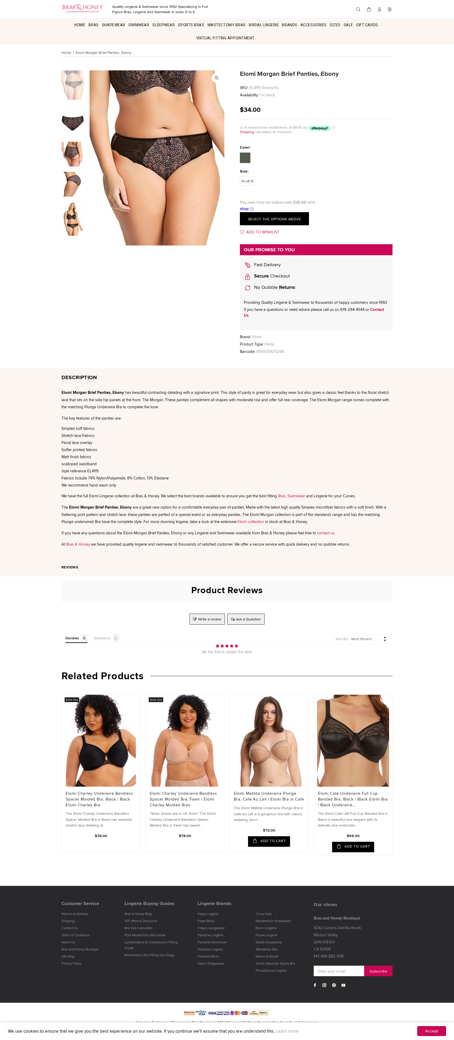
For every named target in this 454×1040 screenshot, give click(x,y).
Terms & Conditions (75, 935)
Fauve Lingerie (266, 935)
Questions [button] (102, 638)
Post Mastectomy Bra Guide (145, 935)
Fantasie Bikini (208, 956)
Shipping (247, 131)
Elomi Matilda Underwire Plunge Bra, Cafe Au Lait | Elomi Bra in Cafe (269, 796)
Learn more (287, 1031)
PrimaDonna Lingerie (271, 970)
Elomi (256, 336)
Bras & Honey (78, 544)
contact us (325, 533)
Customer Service (80, 903)
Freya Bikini (206, 920)
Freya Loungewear (211, 928)
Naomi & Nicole (267, 956)
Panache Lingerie (210, 935)
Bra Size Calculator (138, 928)
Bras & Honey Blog (138, 913)
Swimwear (296, 496)
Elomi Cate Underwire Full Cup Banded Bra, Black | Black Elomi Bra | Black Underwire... (353, 799)
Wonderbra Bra (266, 949)
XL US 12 (247, 181)
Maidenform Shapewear (273, 920)
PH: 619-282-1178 (329, 956)
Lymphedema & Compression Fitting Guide (151, 945)
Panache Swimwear (212, 942)
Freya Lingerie (208, 913)
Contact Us (69, 928)
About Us (68, 942)
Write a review (209, 619)
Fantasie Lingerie (210, 949)
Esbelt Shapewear (269, 942)
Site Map (68, 956)
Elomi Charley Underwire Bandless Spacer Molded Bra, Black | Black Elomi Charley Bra (99, 799)
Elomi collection (251, 521)
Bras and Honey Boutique (80, 949)
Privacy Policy (71, 963)
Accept (431, 1031)
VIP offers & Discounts (141, 920)
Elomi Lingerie (266, 928)
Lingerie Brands (214, 903)
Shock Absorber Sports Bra (275, 963)
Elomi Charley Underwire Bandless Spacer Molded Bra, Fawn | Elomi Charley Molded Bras (183, 799)
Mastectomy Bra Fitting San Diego (149, 955)
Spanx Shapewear (211, 963)
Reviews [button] (72, 638)
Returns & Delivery (74, 913)
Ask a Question (248, 619)
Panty (269, 344)
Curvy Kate (264, 913)
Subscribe (378, 971)
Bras (282, 496)
